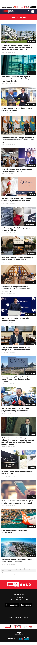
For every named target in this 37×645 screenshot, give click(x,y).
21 (25, 569)
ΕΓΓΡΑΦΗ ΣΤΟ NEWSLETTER (17, 617)
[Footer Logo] (13, 584)
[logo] (8, 11)
